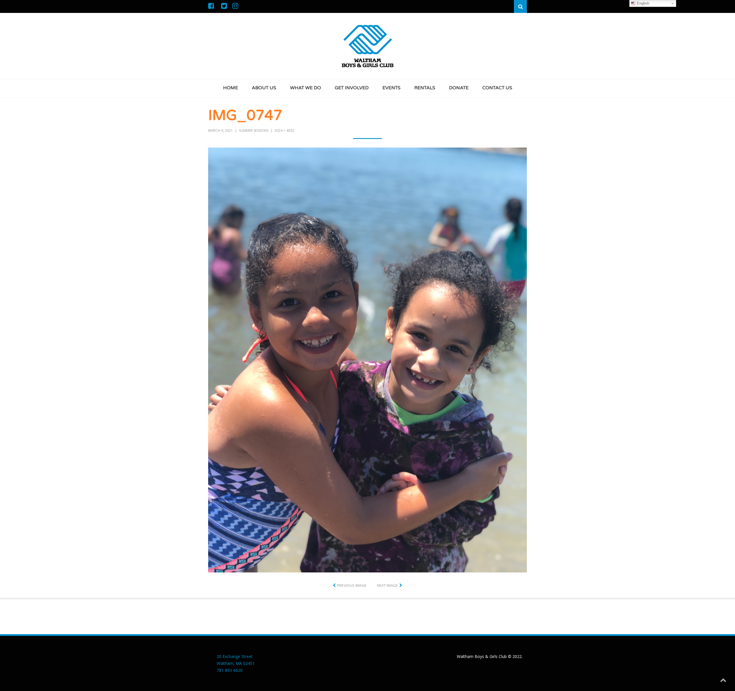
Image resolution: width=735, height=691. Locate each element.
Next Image (387, 585)
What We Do (305, 88)
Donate (459, 88)
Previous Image (352, 585)
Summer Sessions (253, 130)
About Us (264, 88)
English (642, 3)
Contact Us (497, 88)
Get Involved (352, 88)
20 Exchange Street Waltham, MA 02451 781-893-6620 (236, 663)
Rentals (424, 88)
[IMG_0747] (367, 359)
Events (391, 88)
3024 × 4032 (284, 130)
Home (230, 88)
